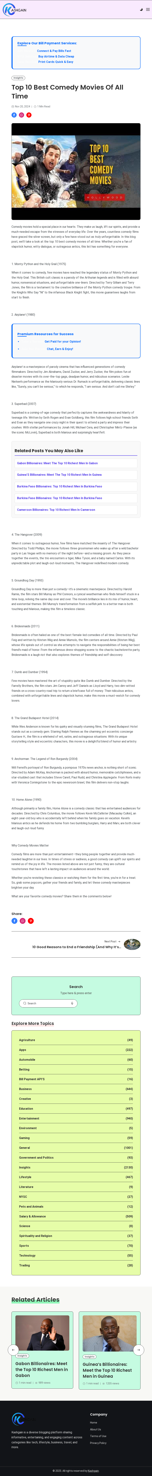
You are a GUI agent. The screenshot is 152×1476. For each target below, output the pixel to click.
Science (24, 1226)
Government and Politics (36, 1157)
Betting (24, 1069)
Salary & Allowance (32, 1216)
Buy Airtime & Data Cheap (56, 56)
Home (93, 1422)
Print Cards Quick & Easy (55, 62)
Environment (28, 1128)
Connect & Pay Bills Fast (54, 51)
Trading (24, 1265)
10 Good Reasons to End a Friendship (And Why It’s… (76, 947)
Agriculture (27, 1040)
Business (25, 1089)
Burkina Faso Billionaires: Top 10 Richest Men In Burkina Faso (59, 486)
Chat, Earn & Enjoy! (47, 349)
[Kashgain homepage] (14, 9)
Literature (26, 1187)
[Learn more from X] (29, 115)
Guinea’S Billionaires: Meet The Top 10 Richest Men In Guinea (59, 474)
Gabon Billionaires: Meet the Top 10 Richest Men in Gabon (41, 1369)
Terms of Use (98, 1436)
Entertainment (29, 1118)
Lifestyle (25, 1177)
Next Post (110, 941)
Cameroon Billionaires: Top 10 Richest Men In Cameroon (56, 510)
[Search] (24, 1003)
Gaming (24, 1138)
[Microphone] (72, 1003)
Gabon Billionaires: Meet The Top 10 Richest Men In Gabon (57, 463)
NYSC (23, 1197)
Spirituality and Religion (35, 1236)
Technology (27, 1255)
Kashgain (93, 1470)
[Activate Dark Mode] (141, 9)
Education (26, 1108)
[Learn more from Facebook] (14, 115)
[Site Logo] (23, 1419)
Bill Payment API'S (32, 1079)
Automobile (27, 1059)
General (24, 1148)
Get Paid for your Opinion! (51, 341)
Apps (22, 1050)
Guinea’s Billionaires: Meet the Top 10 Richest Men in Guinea (107, 1370)
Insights (18, 77)
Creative (25, 1099)
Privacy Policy (98, 1443)
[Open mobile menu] (148, 9)
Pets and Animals (31, 1206)
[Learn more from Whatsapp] (21, 115)
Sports (24, 1245)
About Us (95, 1429)
